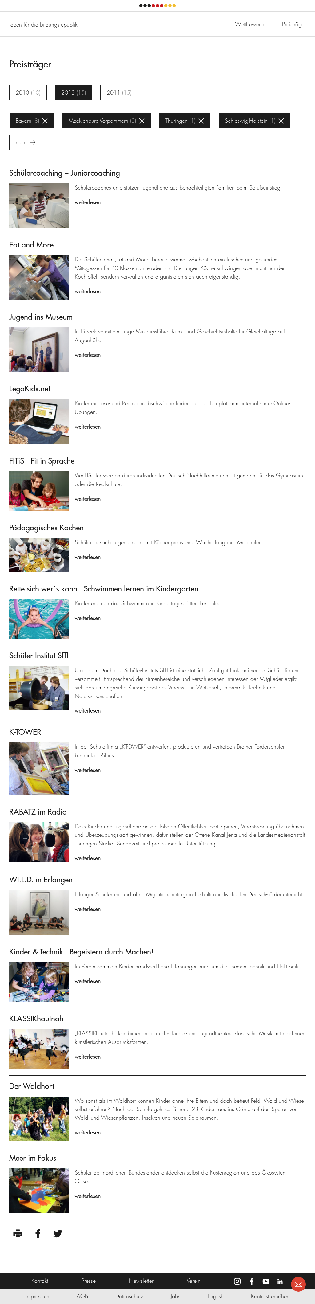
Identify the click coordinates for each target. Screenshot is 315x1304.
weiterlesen (88, 202)
